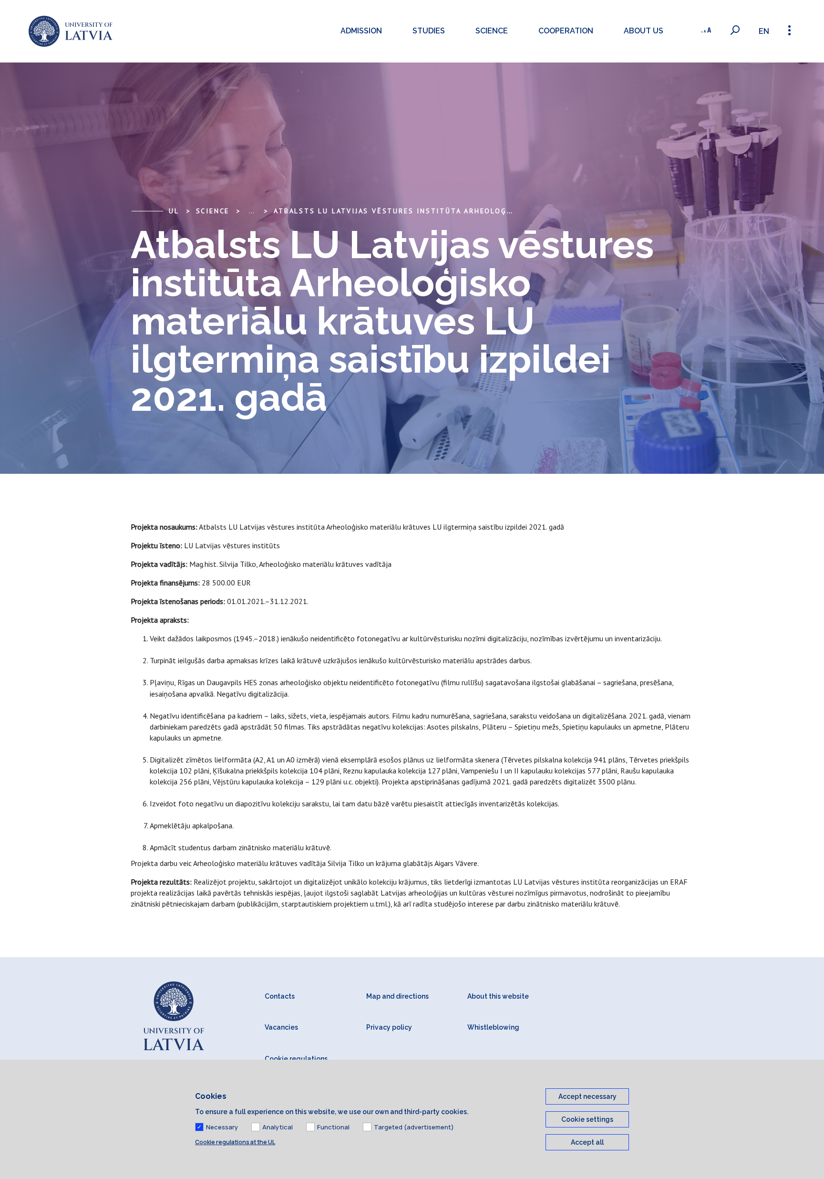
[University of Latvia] (71, 31)
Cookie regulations (296, 1059)
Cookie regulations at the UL (235, 1142)
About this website (498, 996)
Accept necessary (587, 1096)
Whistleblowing (493, 1027)
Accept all (587, 1142)
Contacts (280, 996)
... (251, 211)
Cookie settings (587, 1119)
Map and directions (397, 996)
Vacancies (281, 1027)
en (764, 31)
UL (174, 211)
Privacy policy (389, 1027)
